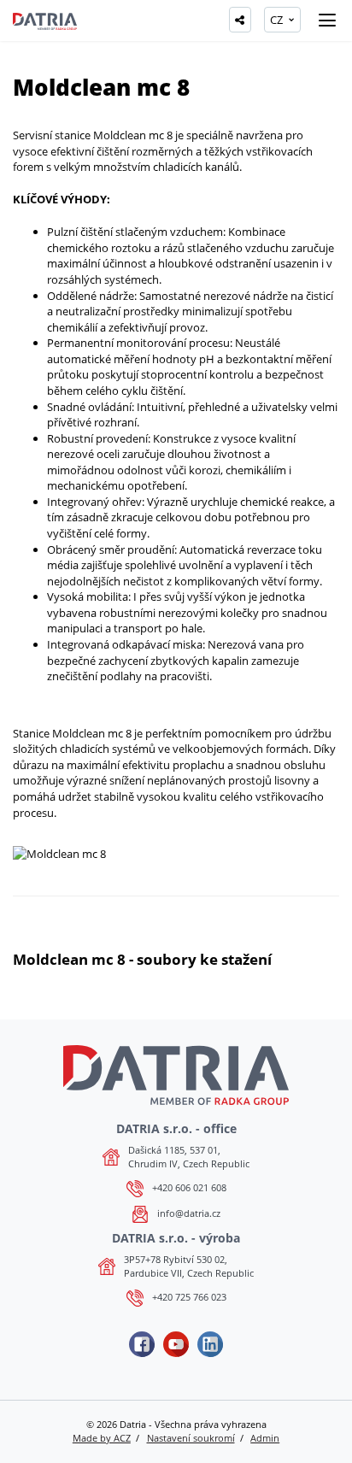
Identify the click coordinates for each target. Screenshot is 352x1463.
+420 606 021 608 (189, 1187)
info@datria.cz (188, 1213)
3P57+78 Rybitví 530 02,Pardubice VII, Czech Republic (189, 1266)
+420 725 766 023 (189, 1296)
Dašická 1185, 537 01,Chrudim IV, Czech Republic (188, 1156)
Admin (264, 1437)
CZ (276, 19)
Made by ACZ (102, 1437)
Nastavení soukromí (191, 1437)
